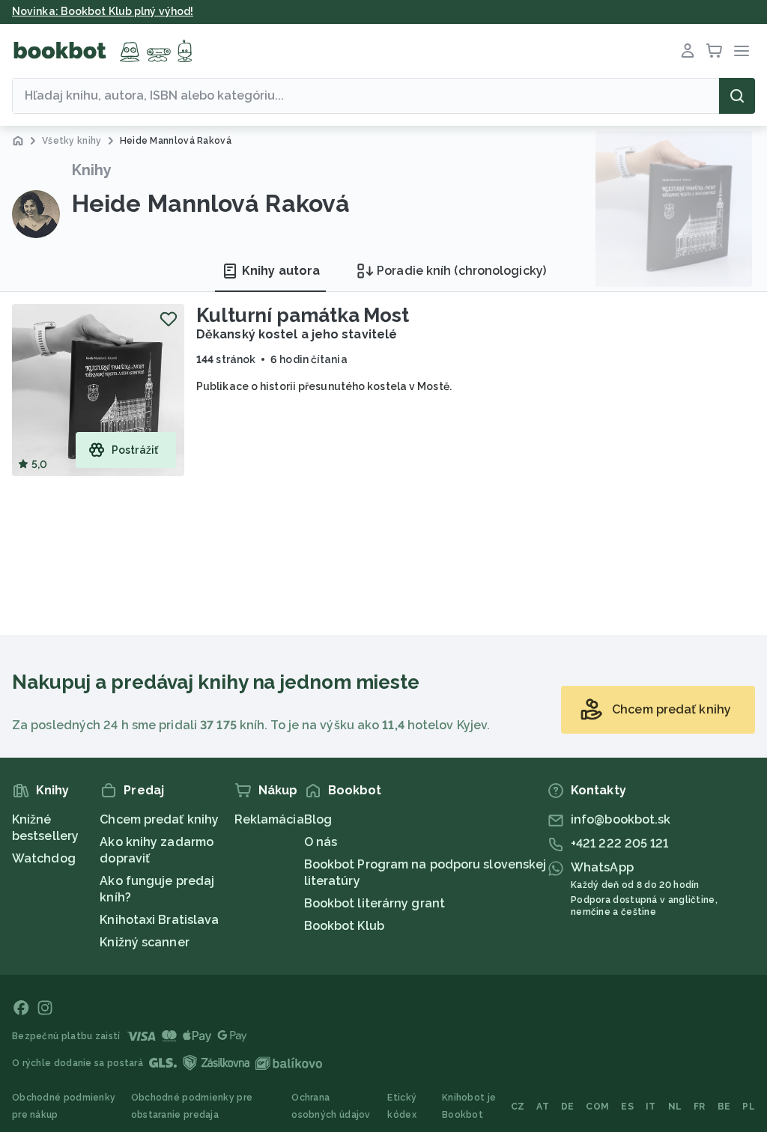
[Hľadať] (737, 96)
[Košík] (714, 50)
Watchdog (44, 858)
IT (651, 1106)
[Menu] (741, 50)
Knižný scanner (144, 942)
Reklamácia (269, 819)
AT (542, 1106)
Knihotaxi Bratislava (159, 920)
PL (748, 1106)
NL (675, 1106)
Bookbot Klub (344, 926)
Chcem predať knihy (159, 819)
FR (700, 1106)
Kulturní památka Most (302, 315)
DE (568, 1106)
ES (627, 1106)
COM (597, 1106)
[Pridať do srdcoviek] (168, 318)
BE (724, 1106)
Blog (318, 819)
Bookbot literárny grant (374, 903)
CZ (518, 1106)
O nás (321, 842)
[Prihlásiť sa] (687, 50)
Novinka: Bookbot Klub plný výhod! (102, 11)
